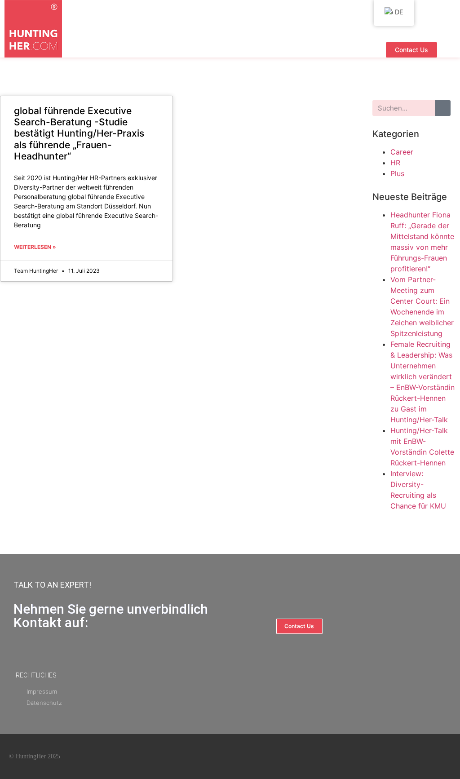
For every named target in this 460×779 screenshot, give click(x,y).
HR (395, 162)
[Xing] (445, 756)
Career (401, 151)
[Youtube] (402, 756)
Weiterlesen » (35, 246)
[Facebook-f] (381, 756)
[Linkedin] (424, 756)
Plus (397, 173)
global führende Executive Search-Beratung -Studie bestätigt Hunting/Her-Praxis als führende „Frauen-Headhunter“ (79, 133)
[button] (232, 49)
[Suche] (443, 108)
